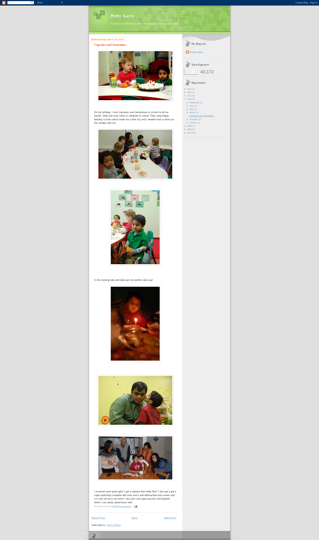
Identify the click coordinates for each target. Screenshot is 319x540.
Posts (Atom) (114, 525)
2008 (189, 129)
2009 (189, 126)
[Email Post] (135, 506)
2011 (189, 96)
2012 (189, 92)
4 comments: (126, 506)
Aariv (122, 16)
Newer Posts (98, 518)
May (192, 109)
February (194, 119)
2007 (189, 133)
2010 (189, 99)
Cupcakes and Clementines (110, 45)
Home (134, 518)
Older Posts (170, 518)
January (194, 123)
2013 (189, 89)
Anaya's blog (196, 52)
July (192, 106)
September (195, 102)
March (193, 112)
